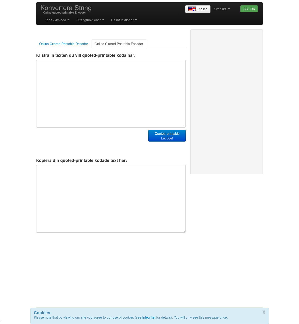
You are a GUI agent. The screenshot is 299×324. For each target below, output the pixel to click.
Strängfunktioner (89, 20)
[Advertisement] (91, 141)
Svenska (221, 9)
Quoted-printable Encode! (167, 135)
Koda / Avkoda (56, 20)
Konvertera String (66, 7)
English (202, 9)
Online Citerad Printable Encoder (119, 43)
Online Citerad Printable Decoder (63, 43)
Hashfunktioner (123, 20)
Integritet (148, 317)
